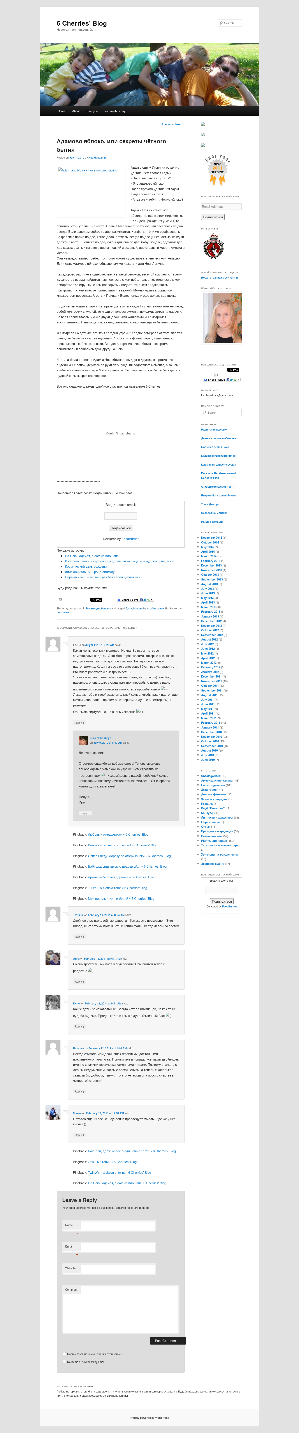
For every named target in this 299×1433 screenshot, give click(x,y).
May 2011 (207, 709)
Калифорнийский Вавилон (218, 456)
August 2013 (209, 584)
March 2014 (208, 556)
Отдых (205, 826)
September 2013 (212, 579)
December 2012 (211, 621)
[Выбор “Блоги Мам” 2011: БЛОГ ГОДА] (217, 185)
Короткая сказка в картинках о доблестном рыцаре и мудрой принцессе (119, 561)
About (76, 111)
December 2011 (211, 676)
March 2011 (208, 718)
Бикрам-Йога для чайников (218, 495)
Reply (79, 722)
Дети (129, 608)
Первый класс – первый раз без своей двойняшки (102, 577)
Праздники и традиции (217, 831)
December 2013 (211, 565)
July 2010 (207, 755)
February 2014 (210, 561)
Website (70, 1268)
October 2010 (210, 741)
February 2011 (210, 722)
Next (180, 124)
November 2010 (211, 736)
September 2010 (212, 746)
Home (61, 111)
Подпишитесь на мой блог (220, 196)
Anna (76, 958)
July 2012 (207, 644)
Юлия (77, 1003)
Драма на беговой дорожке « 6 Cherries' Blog (121, 877)
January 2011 (210, 727)
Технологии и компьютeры (220, 845)
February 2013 (210, 611)
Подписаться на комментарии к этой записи (94, 1354)
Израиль (207, 803)
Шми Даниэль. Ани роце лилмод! (90, 571)
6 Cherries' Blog (82, 23)
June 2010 (208, 759)
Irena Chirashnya (100, 738)
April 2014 (208, 551)
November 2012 (211, 625)
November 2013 (211, 570)
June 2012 (208, 648)
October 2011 (210, 685)
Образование (210, 822)
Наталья (78, 1048)
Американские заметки (217, 780)
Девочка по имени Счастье (218, 438)
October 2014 (210, 542)
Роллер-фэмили (212, 522)
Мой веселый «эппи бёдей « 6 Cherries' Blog (121, 898)
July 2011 (207, 699)
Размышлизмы (211, 836)
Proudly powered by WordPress (149, 1418)
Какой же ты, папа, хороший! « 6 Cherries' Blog (122, 845)
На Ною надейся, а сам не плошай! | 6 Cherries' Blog (127, 1183)
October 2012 (210, 630)
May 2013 (207, 598)
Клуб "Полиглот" (213, 808)
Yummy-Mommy (115, 111)
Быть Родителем (213, 785)
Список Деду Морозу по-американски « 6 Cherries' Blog (129, 855)
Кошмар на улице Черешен (218, 464)
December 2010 (211, 732)
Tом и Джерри (210, 504)
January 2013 (210, 616)
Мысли (137, 608)
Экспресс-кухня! (212, 863)
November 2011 (211, 681)
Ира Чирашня (97, 157)
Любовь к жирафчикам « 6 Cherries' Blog (118, 834)
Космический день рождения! (87, 566)
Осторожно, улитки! (214, 513)
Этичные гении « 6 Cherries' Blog (112, 1161)
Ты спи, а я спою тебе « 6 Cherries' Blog (117, 887)
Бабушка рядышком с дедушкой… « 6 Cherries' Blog (127, 866)
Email (71, 1247)
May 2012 (207, 653)
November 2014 (211, 537)
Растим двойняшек (98, 608)
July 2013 (207, 588)
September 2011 (212, 690)
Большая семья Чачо (215, 447)
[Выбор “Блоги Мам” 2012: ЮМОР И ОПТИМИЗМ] (203, 135)
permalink (63, 612)
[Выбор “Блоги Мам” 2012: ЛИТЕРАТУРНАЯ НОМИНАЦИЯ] (203, 146)
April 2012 (208, 658)
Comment (71, 1289)
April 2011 (208, 713)
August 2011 (209, 695)
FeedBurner (130, 538)
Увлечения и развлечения (219, 854)
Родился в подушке (214, 429)
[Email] (60, 599)
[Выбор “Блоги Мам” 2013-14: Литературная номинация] (203, 125)
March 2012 (208, 662)
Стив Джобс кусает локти (217, 487)
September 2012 (212, 635)
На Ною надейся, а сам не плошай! (91, 555)
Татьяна (78, 915)
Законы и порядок (214, 799)
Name (71, 1226)
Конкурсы (208, 813)
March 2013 (208, 607)
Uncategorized (211, 776)
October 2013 (210, 574)
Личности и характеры (217, 817)
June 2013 (208, 593)
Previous (165, 124)
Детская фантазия (214, 794)
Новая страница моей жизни (219, 277)
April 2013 (208, 602)
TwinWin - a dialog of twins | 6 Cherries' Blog (119, 1172)
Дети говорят (210, 789)
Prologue (92, 111)
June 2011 (208, 704)
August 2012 (209, 639)
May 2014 (207, 547)
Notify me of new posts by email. (86, 1362)
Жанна (77, 1113)
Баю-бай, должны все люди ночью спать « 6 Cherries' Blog (132, 1151)
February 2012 (210, 667)
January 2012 (210, 672)
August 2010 (209, 750)
